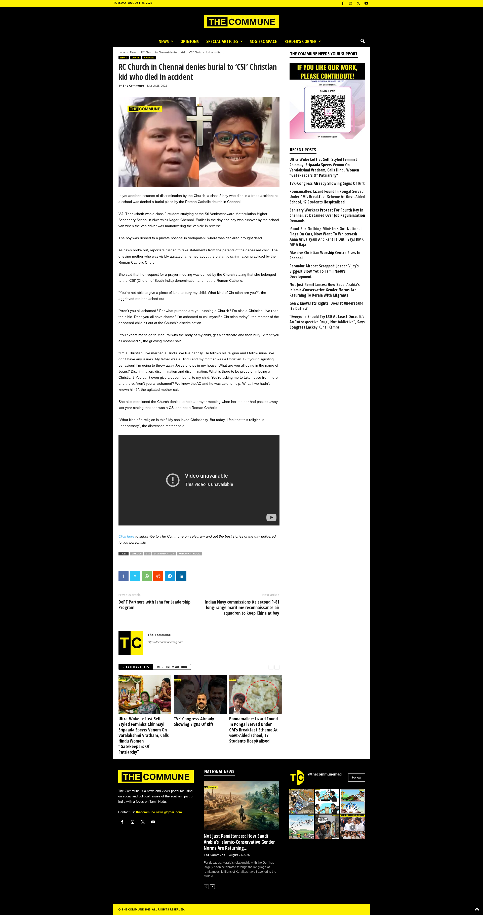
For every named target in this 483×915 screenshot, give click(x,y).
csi (148, 553)
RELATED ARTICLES (136, 666)
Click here (126, 536)
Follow (356, 777)
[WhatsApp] (147, 576)
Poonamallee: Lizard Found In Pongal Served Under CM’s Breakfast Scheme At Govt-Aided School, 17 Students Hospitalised (253, 730)
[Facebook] (343, 3)
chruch (137, 553)
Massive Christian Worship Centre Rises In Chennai (325, 255)
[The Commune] (241, 21)
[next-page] (276, 667)
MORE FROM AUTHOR (171, 666)
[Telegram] (170, 576)
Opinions (189, 41)
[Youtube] (366, 3)
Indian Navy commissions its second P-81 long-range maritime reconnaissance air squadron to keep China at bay (242, 607)
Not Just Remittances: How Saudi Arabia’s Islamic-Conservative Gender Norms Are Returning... (239, 842)
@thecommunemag (324, 774)
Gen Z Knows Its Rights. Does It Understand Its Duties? (326, 306)
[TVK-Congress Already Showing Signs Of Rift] (199, 694)
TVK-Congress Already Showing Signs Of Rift (194, 721)
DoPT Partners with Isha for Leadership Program (154, 604)
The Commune (133, 85)
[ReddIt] (158, 576)
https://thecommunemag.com (165, 642)
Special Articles (222, 41)
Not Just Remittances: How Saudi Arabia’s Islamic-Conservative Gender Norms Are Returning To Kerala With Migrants (325, 290)
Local (135, 57)
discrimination (164, 553)
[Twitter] (135, 576)
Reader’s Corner (300, 41)
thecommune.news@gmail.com (159, 812)
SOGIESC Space (263, 41)
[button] (362, 41)
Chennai (149, 57)
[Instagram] (351, 3)
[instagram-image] (301, 801)
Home (121, 52)
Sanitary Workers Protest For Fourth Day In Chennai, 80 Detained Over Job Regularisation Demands (327, 215)
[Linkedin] (181, 576)
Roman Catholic (189, 553)
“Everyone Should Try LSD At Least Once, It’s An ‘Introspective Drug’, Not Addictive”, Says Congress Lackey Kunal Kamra (327, 322)
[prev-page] (270, 667)
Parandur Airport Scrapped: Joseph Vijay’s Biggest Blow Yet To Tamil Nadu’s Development (324, 271)
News (163, 41)
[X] (358, 3)
